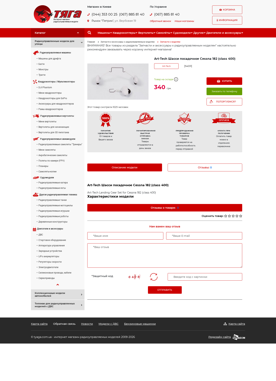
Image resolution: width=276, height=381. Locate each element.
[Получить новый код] (154, 277)
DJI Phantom (45, 87)
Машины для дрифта (49, 58)
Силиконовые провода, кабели (54, 272)
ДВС (40, 234)
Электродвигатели (48, 267)
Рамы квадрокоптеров (50, 109)
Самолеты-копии (47, 171)
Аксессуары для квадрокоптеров (56, 103)
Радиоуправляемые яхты (52, 188)
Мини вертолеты (47, 121)
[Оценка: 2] (229, 216)
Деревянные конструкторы (52, 221)
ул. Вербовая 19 (125, 20)
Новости (87, 324)
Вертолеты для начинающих (53, 127)
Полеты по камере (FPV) (51, 160)
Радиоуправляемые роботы (53, 216)
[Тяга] (58, 14)
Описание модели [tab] (124, 167)
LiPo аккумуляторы (48, 256)
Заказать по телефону (224, 91)
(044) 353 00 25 (104, 14)
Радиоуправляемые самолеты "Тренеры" (60, 144)
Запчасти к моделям (170, 42)
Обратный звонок (160, 21)
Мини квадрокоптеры (50, 93)
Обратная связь (64, 324)
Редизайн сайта (219, 337)
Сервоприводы (46, 278)
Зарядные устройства (50, 251)
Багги (41, 64)
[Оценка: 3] (233, 216)
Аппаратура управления (51, 245)
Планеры (43, 166)
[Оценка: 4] (236, 216)
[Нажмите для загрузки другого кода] (134, 276)
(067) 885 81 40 (131, 14)
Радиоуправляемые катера (53, 182)
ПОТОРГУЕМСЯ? (226, 101)
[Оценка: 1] (225, 216)
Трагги (41, 75)
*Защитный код (102, 276)
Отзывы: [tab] (205, 167)
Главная (91, 42)
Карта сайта (39, 324)
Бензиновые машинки (140, 324)
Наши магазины (184, 21)
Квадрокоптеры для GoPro (52, 98)
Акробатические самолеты (52, 155)
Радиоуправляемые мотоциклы (55, 205)
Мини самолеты (47, 150)
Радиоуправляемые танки (52, 200)
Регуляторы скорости (50, 262)
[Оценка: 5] (240, 216)
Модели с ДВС (108, 324)
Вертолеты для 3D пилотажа (53, 132)
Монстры (43, 69)
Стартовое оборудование (52, 240)
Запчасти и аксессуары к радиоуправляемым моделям (128, 42)
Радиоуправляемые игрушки (53, 211)
